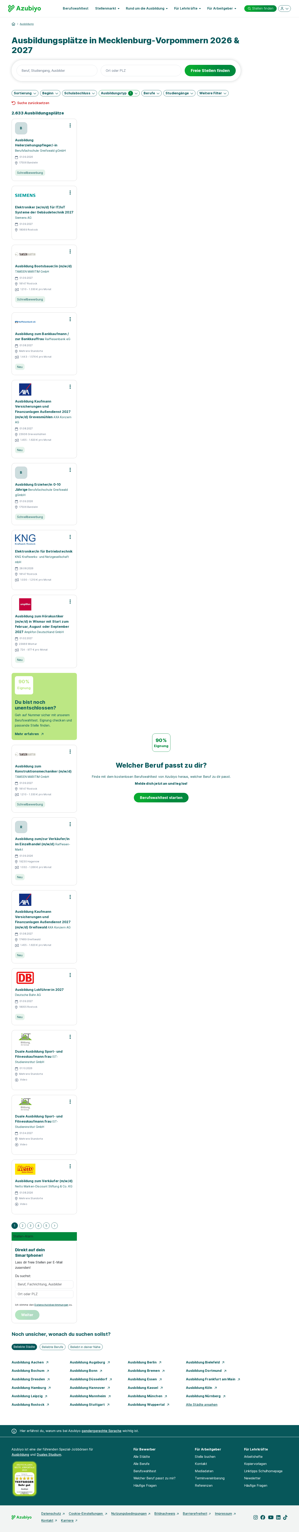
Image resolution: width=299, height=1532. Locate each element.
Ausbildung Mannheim (88, 1396)
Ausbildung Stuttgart (88, 1405)
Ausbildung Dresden (29, 1379)
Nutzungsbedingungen (129, 1513)
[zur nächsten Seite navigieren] (54, 1225)
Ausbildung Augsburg (88, 1362)
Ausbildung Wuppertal (146, 1405)
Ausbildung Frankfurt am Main (211, 1379)
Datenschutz (51, 1513)
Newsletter (252, 1478)
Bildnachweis (164, 1513)
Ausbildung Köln (199, 1388)
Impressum (223, 1513)
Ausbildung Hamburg (29, 1388)
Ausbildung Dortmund (204, 1371)
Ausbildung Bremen (144, 1371)
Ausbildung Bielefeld (203, 1362)
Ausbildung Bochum (28, 1371)
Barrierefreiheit (195, 1513)
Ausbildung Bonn (84, 1371)
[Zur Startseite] (24, 8)
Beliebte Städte (24, 1346)
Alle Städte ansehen (202, 1405)
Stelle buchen (205, 1457)
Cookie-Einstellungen (86, 1513)
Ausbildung (27, 23)
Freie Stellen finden (210, 70)
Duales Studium (49, 1455)
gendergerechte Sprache (101, 1431)
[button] (25, 93)
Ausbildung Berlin (142, 1362)
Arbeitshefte (253, 1457)
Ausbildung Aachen (28, 1362)
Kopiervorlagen (255, 1464)
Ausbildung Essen (143, 1379)
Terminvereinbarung (210, 1478)
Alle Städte (141, 1457)
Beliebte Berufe (52, 1347)
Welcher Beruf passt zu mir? (154, 1478)
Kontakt (201, 1464)
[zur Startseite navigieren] (13, 24)
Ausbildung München (145, 1396)
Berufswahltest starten (161, 797)
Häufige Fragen (145, 1485)
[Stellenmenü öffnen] (70, 125)
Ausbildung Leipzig (27, 1396)
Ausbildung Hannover (88, 1388)
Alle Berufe (141, 1464)
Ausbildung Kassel (143, 1388)
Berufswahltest (75, 8)
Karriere (67, 1520)
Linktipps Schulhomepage (263, 1471)
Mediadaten (204, 1471)
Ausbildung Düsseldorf (89, 1379)
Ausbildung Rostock (28, 1405)
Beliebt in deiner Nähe (85, 1347)
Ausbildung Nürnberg (204, 1396)
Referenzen (204, 1485)
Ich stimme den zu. (44, 1304)
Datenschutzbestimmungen (51, 1304)
